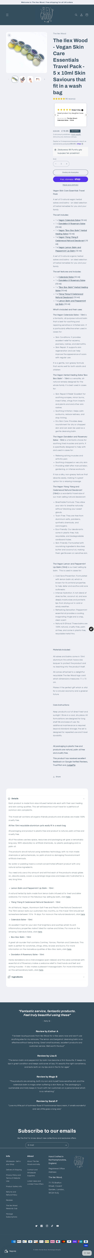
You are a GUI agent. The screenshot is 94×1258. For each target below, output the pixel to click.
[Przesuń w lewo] (8, 79)
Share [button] (58, 777)
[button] (7, 14)
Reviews (9, 1200)
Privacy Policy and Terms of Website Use (13, 1178)
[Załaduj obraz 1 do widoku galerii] (15, 79)
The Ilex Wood (43, 1249)
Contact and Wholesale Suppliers (32, 1173)
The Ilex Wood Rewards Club (12, 1207)
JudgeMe (71, 765)
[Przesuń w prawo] (44, 79)
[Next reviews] (86, 114)
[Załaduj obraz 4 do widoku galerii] (38, 79)
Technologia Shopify (54, 1249)
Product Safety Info (14, 1186)
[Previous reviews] (55, 114)
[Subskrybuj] (66, 1145)
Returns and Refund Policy (11, 1193)
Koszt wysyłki (76, 134)
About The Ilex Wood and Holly (33, 1162)
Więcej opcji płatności (70, 185)
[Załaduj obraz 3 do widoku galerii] (30, 79)
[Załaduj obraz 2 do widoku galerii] (22, 79)
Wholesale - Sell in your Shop (13, 1162)
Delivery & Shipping (14, 1170)
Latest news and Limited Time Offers (35, 1182)
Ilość (55, 159)
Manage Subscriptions (11, 1215)
